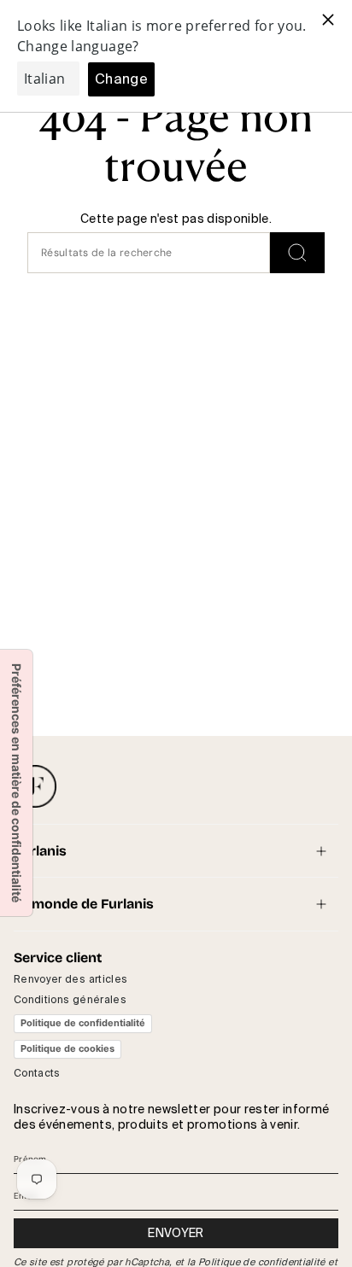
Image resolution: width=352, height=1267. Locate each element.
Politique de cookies (67, 1048)
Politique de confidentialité (83, 1023)
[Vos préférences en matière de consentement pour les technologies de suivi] (16, 783)
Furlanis (40, 851)
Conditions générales (70, 1000)
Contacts (37, 1073)
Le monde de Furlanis (84, 904)
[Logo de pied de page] (35, 786)
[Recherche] (297, 252)
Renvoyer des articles (70, 979)
